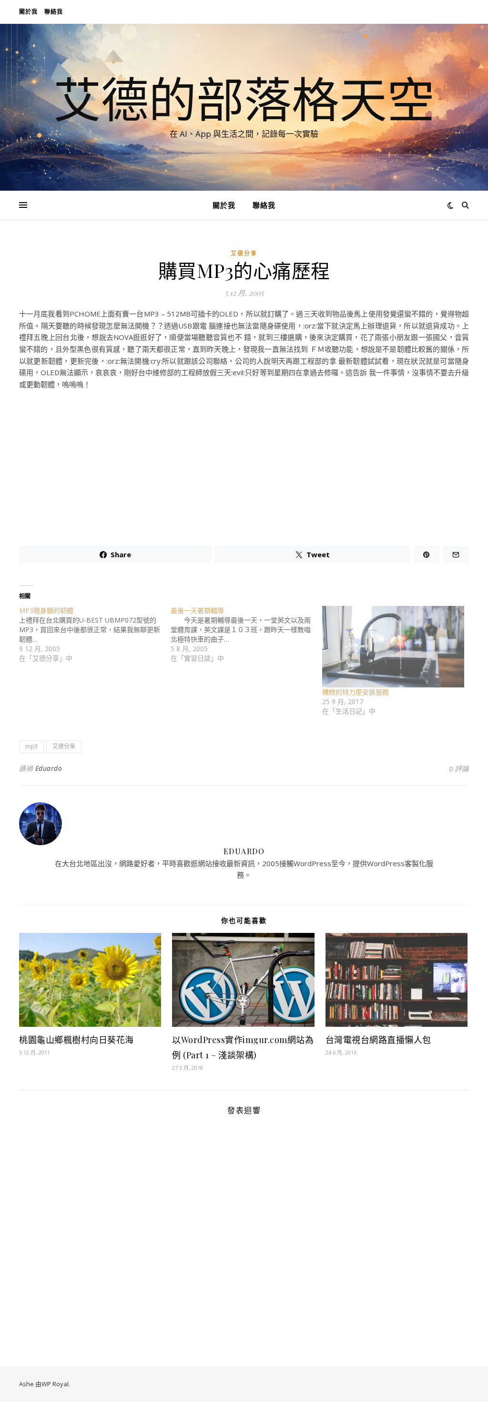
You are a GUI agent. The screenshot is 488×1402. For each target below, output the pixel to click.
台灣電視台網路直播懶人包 (378, 1039)
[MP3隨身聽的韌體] (95, 634)
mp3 (31, 746)
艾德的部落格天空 (244, 99)
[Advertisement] (244, 464)
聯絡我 (53, 12)
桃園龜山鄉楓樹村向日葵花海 (76, 1039)
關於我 (28, 12)
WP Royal (55, 1384)
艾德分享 (244, 253)
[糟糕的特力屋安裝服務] (393, 646)
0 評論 (459, 768)
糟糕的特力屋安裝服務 (355, 691)
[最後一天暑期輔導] (246, 634)
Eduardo (48, 768)
